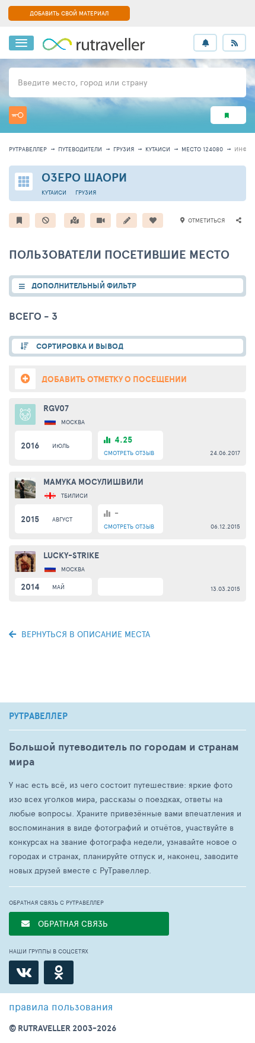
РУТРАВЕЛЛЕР (38, 716)
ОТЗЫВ (129, 453)
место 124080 (202, 149)
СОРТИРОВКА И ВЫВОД (78, 346)
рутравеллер (28, 149)
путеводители (80, 149)
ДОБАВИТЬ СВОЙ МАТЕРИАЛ (69, 13)
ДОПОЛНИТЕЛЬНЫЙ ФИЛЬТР (83, 285)
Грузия (123, 149)
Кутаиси (157, 149)
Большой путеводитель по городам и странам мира (124, 754)
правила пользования (61, 1006)
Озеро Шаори (84, 177)
